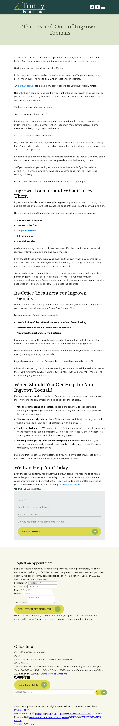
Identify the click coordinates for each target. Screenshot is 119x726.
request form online (69, 484)
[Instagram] (24, 678)
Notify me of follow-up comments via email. (42, 522)
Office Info (46, 674)
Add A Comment (31, 531)
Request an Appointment (34, 609)
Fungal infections (26, 230)
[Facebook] (16, 678)
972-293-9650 (50, 659)
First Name (20, 583)
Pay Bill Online (28, 684)
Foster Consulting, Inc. (76, 713)
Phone (18, 593)
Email (18, 590)
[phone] (92, 7)
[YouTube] (20, 678)
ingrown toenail (26, 86)
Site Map (18, 724)
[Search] (100, 692)
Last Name (20, 586)
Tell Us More (20, 602)
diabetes (53, 428)
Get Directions (59, 674)
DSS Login (29, 724)
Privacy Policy (21, 710)
